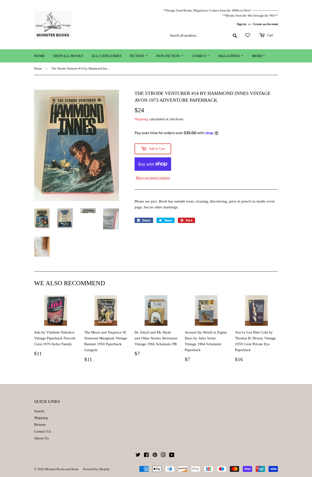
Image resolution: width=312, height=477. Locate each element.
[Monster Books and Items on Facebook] (146, 455)
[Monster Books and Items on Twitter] (138, 455)
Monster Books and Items (61, 469)
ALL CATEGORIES (106, 56)
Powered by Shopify (96, 469)
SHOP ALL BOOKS (68, 56)
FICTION (137, 56)
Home (39, 56)
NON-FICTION (168, 56)
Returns (40, 424)
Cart (269, 35)
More (257, 56)
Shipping (141, 119)
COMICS (199, 56)
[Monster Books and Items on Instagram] (163, 455)
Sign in (241, 24)
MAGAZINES (229, 56)
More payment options (153, 178)
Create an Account (265, 24)
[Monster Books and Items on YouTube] (171, 455)
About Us (41, 438)
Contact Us (42, 431)
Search (39, 411)
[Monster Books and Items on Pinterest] (154, 455)
